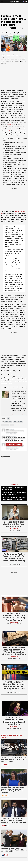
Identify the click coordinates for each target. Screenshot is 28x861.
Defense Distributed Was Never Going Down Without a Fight (14, 524)
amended (8, 131)
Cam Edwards (6, 28)
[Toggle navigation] (2, 1)
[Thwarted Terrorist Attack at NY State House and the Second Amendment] (15, 708)
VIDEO (12, 425)
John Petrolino (14, 656)
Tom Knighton (14, 528)
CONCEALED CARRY (18, 421)
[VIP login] (25, 1)
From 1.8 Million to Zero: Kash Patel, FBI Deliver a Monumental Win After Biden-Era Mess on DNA (13, 820)
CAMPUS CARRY (8, 421)
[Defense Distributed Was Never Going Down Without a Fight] (15, 512)
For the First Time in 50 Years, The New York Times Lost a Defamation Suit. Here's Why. (14, 759)
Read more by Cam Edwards (19, 415)
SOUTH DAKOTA (5, 425)
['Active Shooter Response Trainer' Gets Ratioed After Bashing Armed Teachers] (15, 604)
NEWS (8, 418)
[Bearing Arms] (14, 1)
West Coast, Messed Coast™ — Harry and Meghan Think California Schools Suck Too (14, 850)
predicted (10, 125)
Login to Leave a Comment (14, 444)
